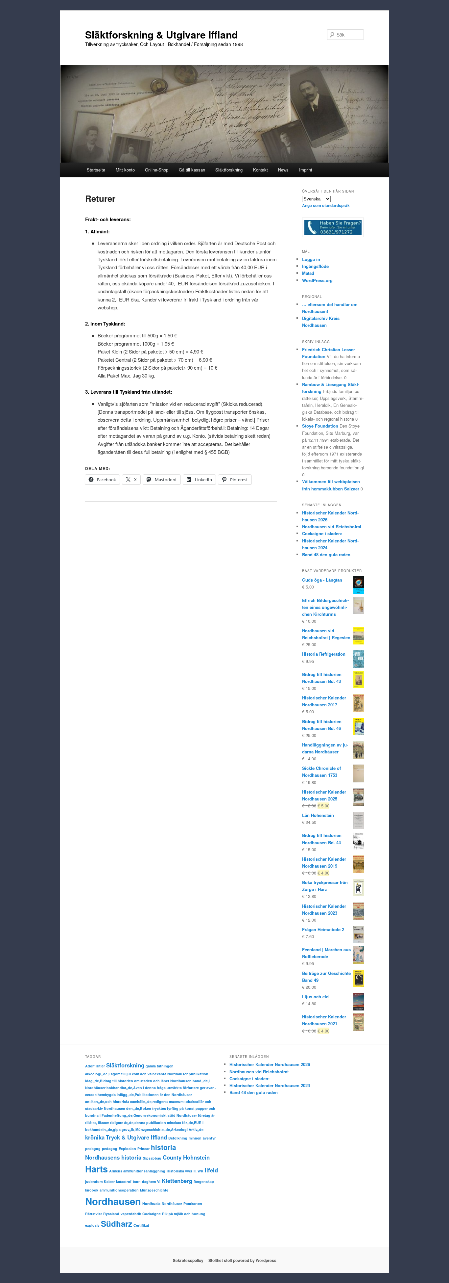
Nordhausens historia (113, 1157)
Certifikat (141, 1225)
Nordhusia (151, 1203)
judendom (94, 1181)
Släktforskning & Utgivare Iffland (161, 34)
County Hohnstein (186, 1157)
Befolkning (177, 1138)
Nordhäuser (172, 1203)
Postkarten (192, 1203)
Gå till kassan (192, 170)
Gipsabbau (152, 1158)
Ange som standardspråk (326, 205)
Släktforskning (125, 1065)
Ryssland (111, 1213)
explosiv (92, 1225)
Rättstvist (93, 1213)
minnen (195, 1138)
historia (163, 1147)
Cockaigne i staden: (322, 533)
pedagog (93, 1148)
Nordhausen (113, 1201)
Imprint (305, 170)
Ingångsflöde (315, 266)
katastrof (123, 1181)
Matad (308, 273)
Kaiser (109, 1181)
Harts (96, 1169)
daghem (149, 1181)
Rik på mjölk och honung (183, 1213)
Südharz (116, 1223)
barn (137, 1181)
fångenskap (204, 1181)
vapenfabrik (131, 1213)
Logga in (311, 259)
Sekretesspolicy (188, 1260)
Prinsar (143, 1148)
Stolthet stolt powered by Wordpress (242, 1260)
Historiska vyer (179, 1170)
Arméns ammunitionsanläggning (137, 1170)
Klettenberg (177, 1181)
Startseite (96, 170)
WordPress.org (317, 280)
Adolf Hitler (95, 1065)
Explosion (127, 1148)
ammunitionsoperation (119, 1190)
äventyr (209, 1138)
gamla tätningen (160, 1065)
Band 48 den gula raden (326, 554)
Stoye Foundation (320, 426)
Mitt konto (125, 170)
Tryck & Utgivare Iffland (136, 1137)
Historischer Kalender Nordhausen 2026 (269, 1064)
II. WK (198, 1170)
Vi (158, 1181)
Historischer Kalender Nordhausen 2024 (269, 1085)
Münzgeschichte (154, 1190)
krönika (95, 1137)
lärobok (91, 1190)
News (283, 170)
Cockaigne (151, 1213)
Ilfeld (211, 1170)
